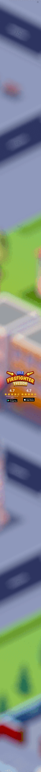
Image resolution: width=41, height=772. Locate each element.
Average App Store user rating (29, 396)
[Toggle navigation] (38, 2)
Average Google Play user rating (12, 396)
